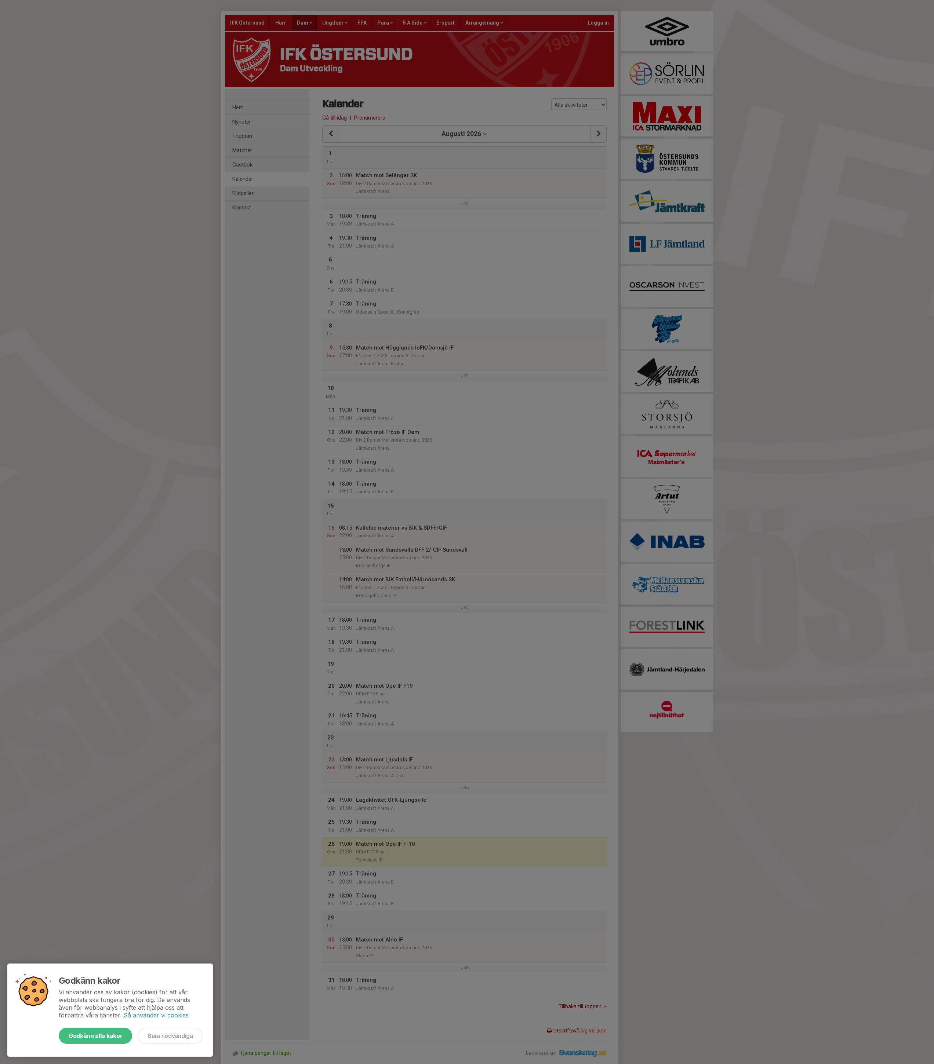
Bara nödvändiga (170, 1035)
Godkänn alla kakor (95, 1035)
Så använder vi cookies (156, 1015)
